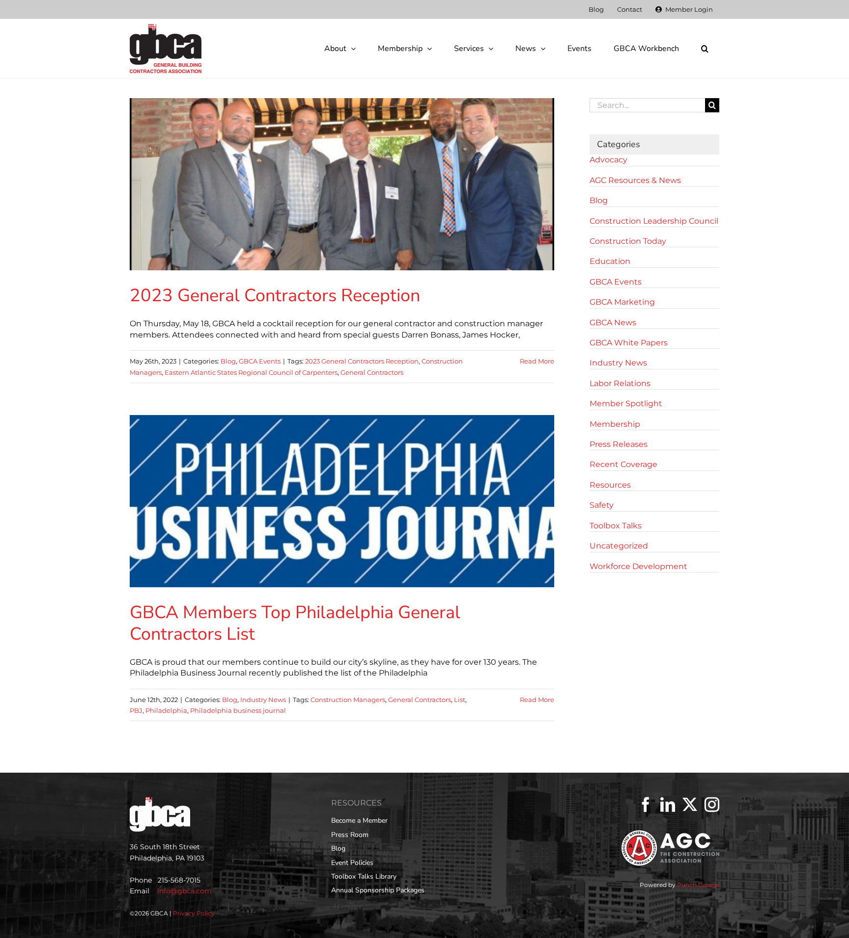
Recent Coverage (623, 464)
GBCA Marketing (622, 302)
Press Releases (619, 444)
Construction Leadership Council (654, 221)
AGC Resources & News (635, 180)
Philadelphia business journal (238, 710)
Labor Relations (620, 383)
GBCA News (613, 322)
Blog (228, 361)
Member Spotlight (626, 403)
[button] (704, 48)
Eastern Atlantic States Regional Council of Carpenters (251, 372)
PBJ (136, 710)
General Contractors (371, 372)
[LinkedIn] (667, 804)
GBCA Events (260, 361)
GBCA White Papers (629, 342)
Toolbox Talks (616, 525)
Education (610, 261)
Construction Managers (348, 700)
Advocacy (608, 159)
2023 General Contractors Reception (275, 296)
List (459, 700)
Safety (602, 505)
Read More (537, 361)
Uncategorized (619, 545)
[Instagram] (712, 804)
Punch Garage (698, 884)
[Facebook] (645, 804)
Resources (610, 485)
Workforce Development (638, 566)
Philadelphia (166, 710)
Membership (615, 424)
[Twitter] (689, 804)
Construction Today (628, 241)
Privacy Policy (194, 913)
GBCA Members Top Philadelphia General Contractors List (295, 623)
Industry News (263, 700)
